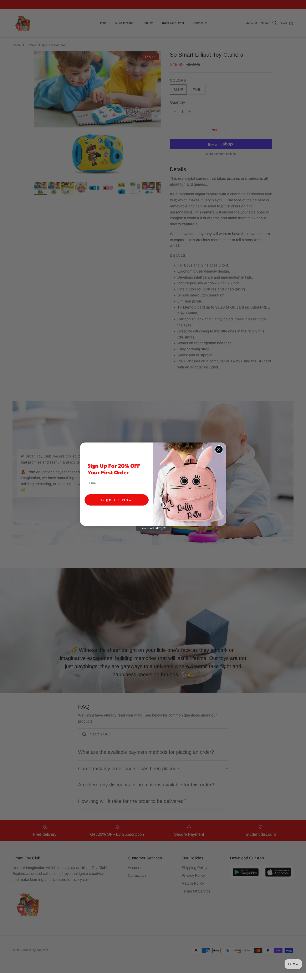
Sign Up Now (116, 500)
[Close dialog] (219, 449)
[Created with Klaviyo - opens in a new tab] (153, 528)
